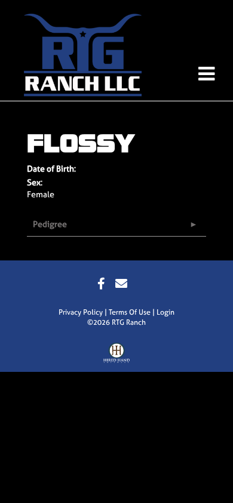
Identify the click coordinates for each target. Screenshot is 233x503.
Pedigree (50, 223)
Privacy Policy (81, 312)
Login (165, 312)
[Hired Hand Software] (116, 356)
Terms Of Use (130, 312)
